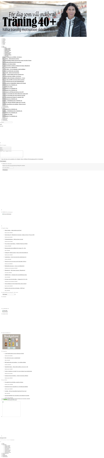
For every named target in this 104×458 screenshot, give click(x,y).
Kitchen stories (8, 50)
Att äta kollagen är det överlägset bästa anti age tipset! (15, 283)
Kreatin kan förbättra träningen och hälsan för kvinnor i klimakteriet (16, 65)
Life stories (7, 51)
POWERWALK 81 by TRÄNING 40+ (9, 98)
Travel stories (7, 53)
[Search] (0, 122)
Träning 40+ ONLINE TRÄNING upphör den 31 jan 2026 (13, 102)
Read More (5, 311)
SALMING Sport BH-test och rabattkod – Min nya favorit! (14, 104)
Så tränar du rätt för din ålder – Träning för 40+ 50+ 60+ (16, 279)
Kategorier (4, 47)
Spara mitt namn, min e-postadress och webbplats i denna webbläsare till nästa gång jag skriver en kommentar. (22, 159)
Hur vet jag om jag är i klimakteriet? (9, 67)
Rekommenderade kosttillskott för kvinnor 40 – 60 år (15, 248)
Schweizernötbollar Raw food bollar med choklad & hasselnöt (17, 395)
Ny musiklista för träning (7, 86)
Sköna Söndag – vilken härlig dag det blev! (10, 58)
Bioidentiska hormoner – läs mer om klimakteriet (14, 265)
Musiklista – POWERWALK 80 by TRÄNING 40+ (12, 100)
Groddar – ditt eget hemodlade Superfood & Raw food (15, 391)
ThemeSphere (12, 439)
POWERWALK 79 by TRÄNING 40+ (9, 84)
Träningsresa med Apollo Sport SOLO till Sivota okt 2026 (13, 95)
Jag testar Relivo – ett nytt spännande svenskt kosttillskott (13, 69)
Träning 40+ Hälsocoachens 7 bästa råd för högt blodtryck (16, 252)
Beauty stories (8, 48)
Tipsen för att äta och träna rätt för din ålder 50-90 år (15, 261)
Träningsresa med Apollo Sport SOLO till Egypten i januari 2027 (15, 93)
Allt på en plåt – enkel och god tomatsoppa (10, 72)
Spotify (3, 108)
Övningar (6, 259)
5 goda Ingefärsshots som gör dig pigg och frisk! (14, 353)
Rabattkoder (4, 119)
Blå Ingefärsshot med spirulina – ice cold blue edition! (15, 362)
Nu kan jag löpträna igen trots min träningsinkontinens (13, 81)
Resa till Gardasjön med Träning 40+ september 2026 (13, 97)
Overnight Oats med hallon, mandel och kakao (14, 382)
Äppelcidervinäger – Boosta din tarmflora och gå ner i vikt (16, 366)
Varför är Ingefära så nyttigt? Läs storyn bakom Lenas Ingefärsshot (18, 371)
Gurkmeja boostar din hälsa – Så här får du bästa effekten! (16, 375)
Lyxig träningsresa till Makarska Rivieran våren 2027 (13, 91)
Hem (3, 46)
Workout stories (8, 54)
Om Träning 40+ (5, 107)
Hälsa (6, 250)
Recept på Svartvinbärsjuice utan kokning (10, 70)
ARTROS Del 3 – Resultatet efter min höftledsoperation (16, 274)
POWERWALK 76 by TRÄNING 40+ (9, 90)
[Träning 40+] (43, 36)
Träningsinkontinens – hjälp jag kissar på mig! (14, 239)
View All (6, 55)
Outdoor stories (8, 52)
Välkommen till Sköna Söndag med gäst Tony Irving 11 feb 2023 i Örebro (16, 60)
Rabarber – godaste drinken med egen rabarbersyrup (13, 74)
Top (0, 441)
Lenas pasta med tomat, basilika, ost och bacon (11, 76)
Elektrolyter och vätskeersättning (9, 63)
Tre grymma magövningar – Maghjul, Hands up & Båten (16, 243)
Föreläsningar (5, 120)
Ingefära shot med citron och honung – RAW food (14, 288)
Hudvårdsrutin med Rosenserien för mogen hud (11, 62)
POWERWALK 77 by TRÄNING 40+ (9, 88)
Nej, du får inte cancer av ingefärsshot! (12, 357)
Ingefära (6, 364)
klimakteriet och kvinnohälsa (9, 281)
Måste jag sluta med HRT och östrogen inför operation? (13, 79)
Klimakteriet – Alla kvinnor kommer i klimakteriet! (15, 270)
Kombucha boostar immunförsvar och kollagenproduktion (16, 386)
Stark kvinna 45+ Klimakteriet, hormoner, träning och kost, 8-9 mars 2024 (19, 234)
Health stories (7, 49)
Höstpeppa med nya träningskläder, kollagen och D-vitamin (14, 83)
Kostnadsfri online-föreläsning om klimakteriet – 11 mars (13, 77)
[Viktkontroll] (4, 399)
